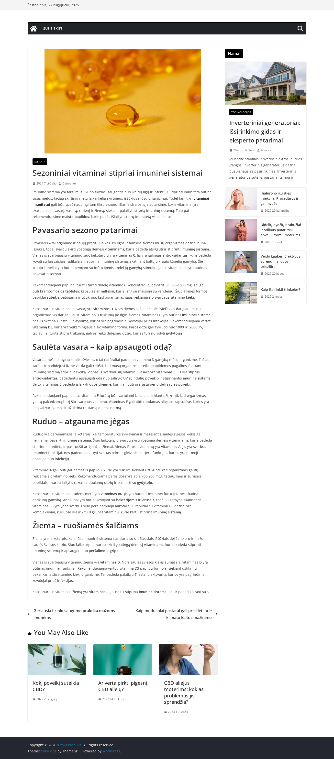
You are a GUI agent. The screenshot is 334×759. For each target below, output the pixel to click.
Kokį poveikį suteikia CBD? (56, 686)
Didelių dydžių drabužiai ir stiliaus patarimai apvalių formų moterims (281, 229)
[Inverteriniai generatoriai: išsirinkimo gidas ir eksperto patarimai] (265, 83)
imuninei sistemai (197, 315)
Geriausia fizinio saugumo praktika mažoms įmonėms (74, 614)
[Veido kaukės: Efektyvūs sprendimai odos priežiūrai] (241, 265)
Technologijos (241, 112)
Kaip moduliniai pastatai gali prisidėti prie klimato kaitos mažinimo (173, 614)
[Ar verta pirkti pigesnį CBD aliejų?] (122, 647)
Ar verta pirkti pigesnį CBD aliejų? (122, 686)
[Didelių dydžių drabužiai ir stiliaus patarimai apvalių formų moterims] (241, 233)
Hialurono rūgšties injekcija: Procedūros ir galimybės (280, 198)
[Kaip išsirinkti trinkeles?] (241, 293)
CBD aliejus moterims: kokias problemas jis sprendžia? (184, 692)
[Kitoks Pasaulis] (33, 28)
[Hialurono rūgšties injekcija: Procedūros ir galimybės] (241, 202)
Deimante (69, 183)
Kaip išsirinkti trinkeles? (280, 289)
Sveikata (39, 161)
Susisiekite (53, 28)
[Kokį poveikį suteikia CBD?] (57, 647)
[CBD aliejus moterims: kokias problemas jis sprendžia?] (188, 647)
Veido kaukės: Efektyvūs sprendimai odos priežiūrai (280, 261)
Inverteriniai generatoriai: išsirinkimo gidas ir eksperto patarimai (264, 131)
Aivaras (266, 150)
